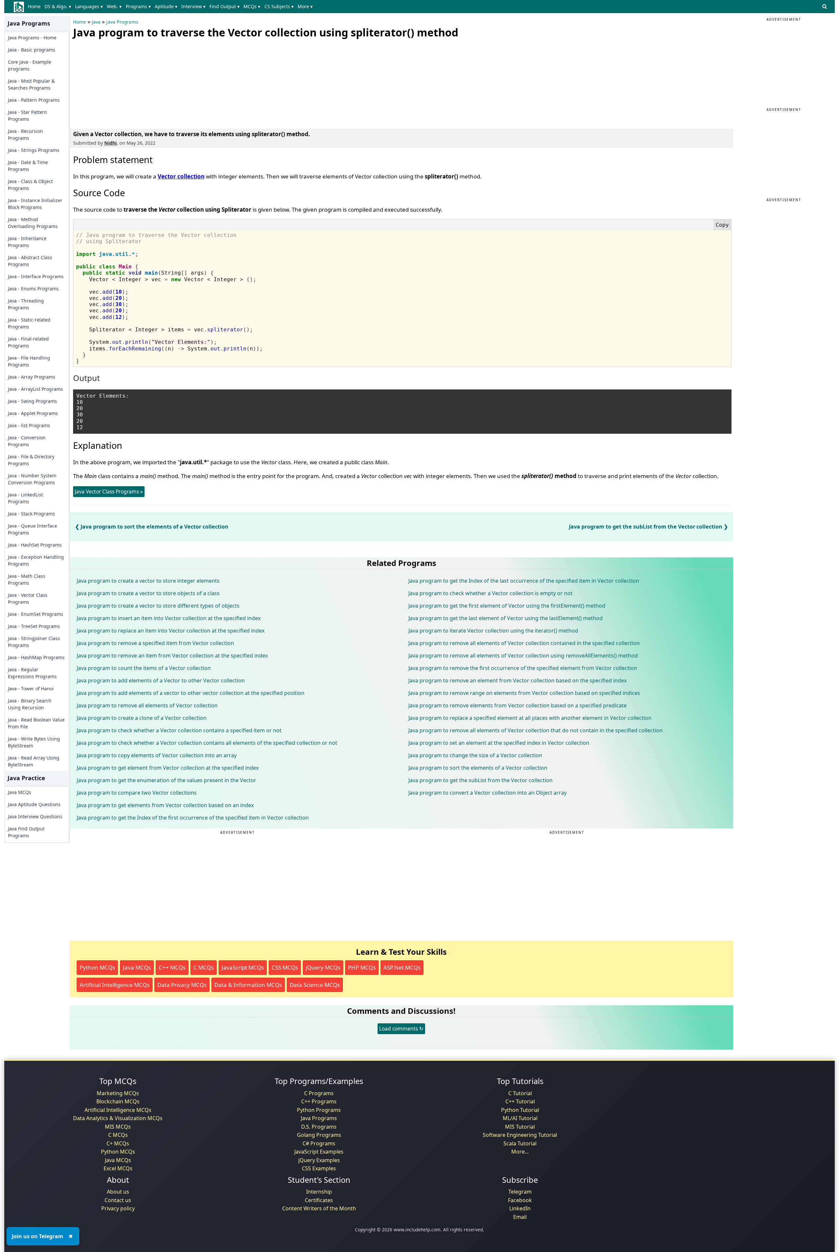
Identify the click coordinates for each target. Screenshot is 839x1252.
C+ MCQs (118, 1143)
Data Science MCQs (315, 985)
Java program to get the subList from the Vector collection (645, 526)
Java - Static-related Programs (29, 323)
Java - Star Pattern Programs (27, 115)
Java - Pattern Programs (34, 100)
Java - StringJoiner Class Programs (34, 641)
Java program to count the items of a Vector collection (144, 668)
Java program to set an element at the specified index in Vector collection (498, 742)
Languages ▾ (89, 6)
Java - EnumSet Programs (35, 614)
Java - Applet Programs (33, 413)
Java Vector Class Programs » (109, 491)
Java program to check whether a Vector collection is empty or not (490, 593)
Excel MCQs (118, 1168)
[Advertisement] (122, 82)
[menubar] (171, 6)
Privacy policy (118, 1208)
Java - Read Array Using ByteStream (33, 761)
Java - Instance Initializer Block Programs (35, 203)
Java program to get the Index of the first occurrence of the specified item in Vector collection (193, 817)
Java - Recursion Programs (25, 134)
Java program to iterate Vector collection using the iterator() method (493, 630)
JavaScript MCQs (243, 967)
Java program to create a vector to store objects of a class (148, 593)
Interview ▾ (193, 6)
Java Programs (122, 22)
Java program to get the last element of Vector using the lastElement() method (505, 618)
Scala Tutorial (520, 1143)
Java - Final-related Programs (28, 342)
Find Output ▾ (224, 6)
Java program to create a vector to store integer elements (148, 580)
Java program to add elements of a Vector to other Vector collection (161, 680)
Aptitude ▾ (166, 6)
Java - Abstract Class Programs (30, 260)
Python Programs (319, 1110)
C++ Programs (319, 1101)
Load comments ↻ (401, 1028)
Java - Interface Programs (36, 276)
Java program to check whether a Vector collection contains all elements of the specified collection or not (207, 742)
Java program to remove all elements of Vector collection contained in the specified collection (524, 643)
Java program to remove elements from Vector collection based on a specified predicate (517, 705)
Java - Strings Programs (33, 150)
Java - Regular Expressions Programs (32, 672)
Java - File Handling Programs (29, 361)
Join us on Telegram (37, 1236)
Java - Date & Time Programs (28, 165)
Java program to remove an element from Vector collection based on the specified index (517, 680)
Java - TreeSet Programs (34, 626)
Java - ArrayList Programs (35, 389)
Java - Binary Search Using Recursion (29, 704)
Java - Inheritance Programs (27, 241)
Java (96, 22)
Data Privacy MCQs (181, 985)
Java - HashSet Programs (35, 545)
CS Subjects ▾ (279, 6)
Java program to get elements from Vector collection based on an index (165, 805)
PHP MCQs (362, 967)
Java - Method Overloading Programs (33, 222)
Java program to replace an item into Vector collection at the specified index (170, 630)
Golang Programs (319, 1134)
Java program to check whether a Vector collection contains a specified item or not (179, 730)
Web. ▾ (114, 6)
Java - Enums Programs (33, 288)
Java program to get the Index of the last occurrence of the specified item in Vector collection (523, 580)
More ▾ (305, 6)
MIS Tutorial (520, 1126)
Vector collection (181, 176)
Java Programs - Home (32, 37)
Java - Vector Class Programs (28, 598)
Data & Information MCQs (248, 985)
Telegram (520, 1191)
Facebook (520, 1200)
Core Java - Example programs (29, 65)
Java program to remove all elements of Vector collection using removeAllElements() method (523, 655)
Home (34, 6)
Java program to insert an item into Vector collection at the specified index (169, 618)
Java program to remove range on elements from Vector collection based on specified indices (524, 693)
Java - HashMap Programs (36, 657)
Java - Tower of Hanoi (31, 688)
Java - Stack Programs (31, 514)
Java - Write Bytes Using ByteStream (34, 742)
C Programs (319, 1093)
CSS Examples (319, 1168)
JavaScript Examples (318, 1151)
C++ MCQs (172, 967)
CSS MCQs (285, 967)
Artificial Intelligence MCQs (114, 985)
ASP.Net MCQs (401, 967)
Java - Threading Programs (26, 304)
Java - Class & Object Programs (30, 184)
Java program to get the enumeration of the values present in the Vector (166, 780)
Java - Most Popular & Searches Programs (31, 84)
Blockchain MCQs (118, 1101)
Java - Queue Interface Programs (32, 529)
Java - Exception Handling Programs (36, 560)
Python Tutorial (520, 1110)
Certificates (319, 1200)
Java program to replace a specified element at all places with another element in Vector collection (530, 717)
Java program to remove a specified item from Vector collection (155, 643)
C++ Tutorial (520, 1101)
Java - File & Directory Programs (31, 460)
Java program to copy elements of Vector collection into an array (157, 755)
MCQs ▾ (252, 6)
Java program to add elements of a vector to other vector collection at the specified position (190, 693)
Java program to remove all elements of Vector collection (147, 705)
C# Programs (318, 1143)
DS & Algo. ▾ (58, 6)
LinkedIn (520, 1208)
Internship (319, 1191)
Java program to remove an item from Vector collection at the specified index (172, 655)
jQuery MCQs (323, 967)
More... (520, 1151)
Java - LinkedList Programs (25, 498)
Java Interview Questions (35, 816)
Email (520, 1217)
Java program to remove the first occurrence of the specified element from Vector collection (522, 668)
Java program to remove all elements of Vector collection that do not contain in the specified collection (535, 730)
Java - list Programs (29, 425)
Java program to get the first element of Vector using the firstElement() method (506, 605)
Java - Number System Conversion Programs (32, 479)
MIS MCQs (118, 1126)
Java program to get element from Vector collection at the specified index (168, 767)
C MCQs (203, 967)
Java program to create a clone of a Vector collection (141, 717)
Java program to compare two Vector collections (137, 792)
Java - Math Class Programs (26, 579)
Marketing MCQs (118, 1093)
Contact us (118, 1200)
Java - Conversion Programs (27, 441)
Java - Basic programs (31, 50)
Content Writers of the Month (319, 1208)
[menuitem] (35, 6)
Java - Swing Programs (32, 401)
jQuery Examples (319, 1160)
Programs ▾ (138, 6)
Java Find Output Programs (26, 832)
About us (118, 1191)
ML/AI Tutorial (520, 1118)
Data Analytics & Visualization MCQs (118, 1118)
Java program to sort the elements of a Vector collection (154, 526)
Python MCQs (97, 967)
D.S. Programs (319, 1126)
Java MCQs (19, 792)
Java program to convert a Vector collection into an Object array (487, 792)
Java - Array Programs (31, 377)
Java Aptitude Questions (34, 804)
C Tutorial (520, 1093)
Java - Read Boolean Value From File (36, 723)
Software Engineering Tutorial (520, 1134)
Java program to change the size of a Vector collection (475, 755)
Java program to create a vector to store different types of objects (158, 605)
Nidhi (110, 143)
